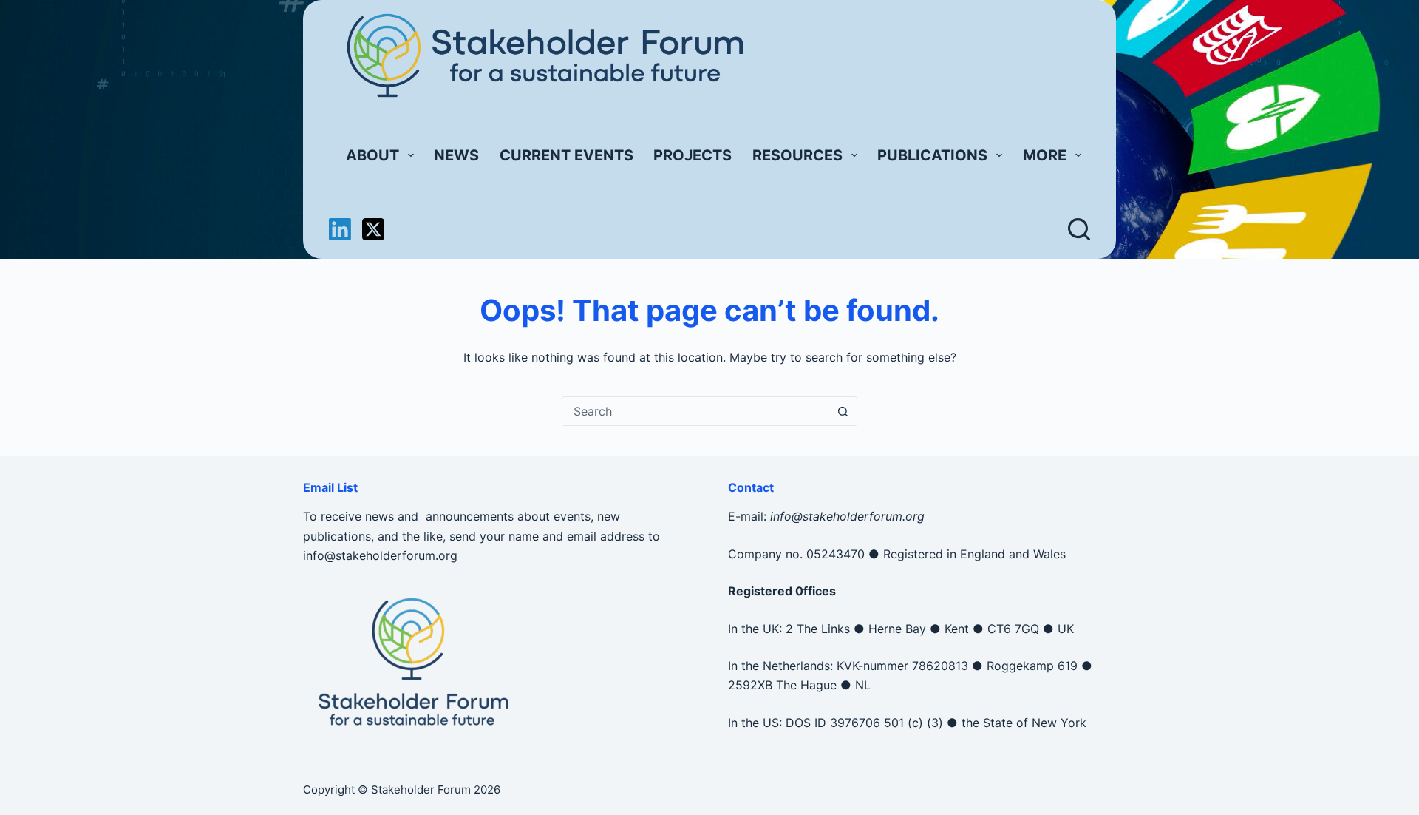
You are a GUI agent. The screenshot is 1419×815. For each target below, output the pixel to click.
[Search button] (842, 411)
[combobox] (695, 411)
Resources (797, 155)
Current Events (566, 155)
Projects (692, 155)
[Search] (1079, 229)
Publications (932, 155)
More (1044, 155)
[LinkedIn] (340, 229)
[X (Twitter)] (373, 229)
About (372, 155)
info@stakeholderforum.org (380, 555)
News (456, 155)
